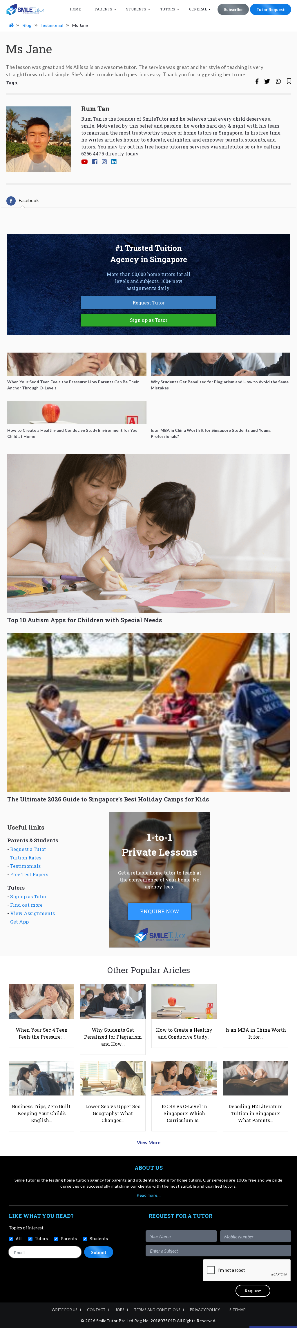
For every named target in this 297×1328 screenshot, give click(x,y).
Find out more (26, 905)
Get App (19, 922)
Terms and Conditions (157, 1309)
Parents (104, 9)
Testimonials (25, 866)
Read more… (148, 1195)
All (19, 1238)
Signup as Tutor (28, 896)
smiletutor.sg (234, 147)
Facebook (29, 200)
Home (75, 9)
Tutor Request (270, 9)
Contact (96, 1309)
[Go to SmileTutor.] (12, 25)
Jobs (119, 1309)
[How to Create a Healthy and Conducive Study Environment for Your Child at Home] (76, 412)
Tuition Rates (25, 858)
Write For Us (64, 1309)
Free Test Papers (29, 874)
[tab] (23, 201)
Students (136, 9)
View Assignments (32, 913)
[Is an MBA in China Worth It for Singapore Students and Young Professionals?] (220, 412)
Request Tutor (149, 303)
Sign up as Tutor (148, 320)
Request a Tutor (28, 849)
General (198, 9)
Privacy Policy (205, 1309)
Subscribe (233, 9)
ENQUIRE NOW (159, 911)
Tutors (167, 9)
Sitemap (237, 1309)
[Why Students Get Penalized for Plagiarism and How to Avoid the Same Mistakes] (220, 364)
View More (148, 1142)
